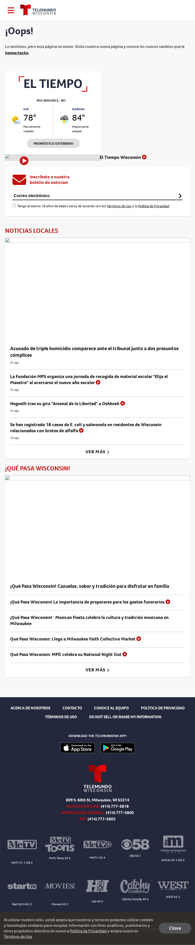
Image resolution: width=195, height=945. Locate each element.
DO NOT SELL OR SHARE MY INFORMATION (125, 717)
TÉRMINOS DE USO (61, 717)
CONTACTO (72, 708)
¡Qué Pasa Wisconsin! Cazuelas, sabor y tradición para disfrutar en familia (89, 586)
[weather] (16, 119)
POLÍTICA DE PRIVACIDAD (163, 708)
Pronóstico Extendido (53, 143)
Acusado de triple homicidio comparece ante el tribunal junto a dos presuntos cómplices (94, 351)
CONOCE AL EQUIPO (111, 708)
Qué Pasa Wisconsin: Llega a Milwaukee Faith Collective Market (73, 639)
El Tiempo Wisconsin (121, 157)
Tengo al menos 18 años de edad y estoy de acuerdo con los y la (93, 206)
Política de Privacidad (153, 206)
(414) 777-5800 (120, 812)
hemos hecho (16, 52)
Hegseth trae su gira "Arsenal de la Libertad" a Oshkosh (65, 404)
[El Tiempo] (53, 90)
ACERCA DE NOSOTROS (30, 708)
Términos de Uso (119, 206)
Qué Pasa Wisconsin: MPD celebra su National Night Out (66, 654)
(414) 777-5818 (115, 806)
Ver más (96, 452)
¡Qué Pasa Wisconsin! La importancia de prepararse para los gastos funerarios (88, 602)
